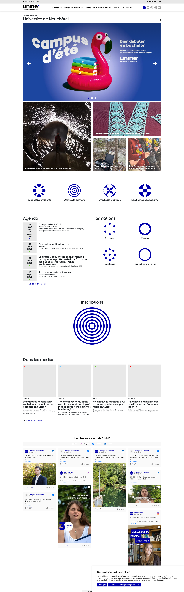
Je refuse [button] (113, 585)
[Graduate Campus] (109, 191)
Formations (79, 7)
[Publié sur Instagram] (88, 472)
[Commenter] (100, 509)
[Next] (155, 63)
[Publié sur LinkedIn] (53, 451)
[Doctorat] (109, 255)
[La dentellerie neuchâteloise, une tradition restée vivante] (127, 119)
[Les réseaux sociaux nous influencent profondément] (144, 154)
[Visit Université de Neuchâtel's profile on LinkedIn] (26, 451)
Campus (100, 7)
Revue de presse (34, 420)
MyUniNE (152, 2)
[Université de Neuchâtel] (31, 7)
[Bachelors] (109, 229)
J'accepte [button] (102, 585)
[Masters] (144, 229)
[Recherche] (160, 2)
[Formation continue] (144, 255)
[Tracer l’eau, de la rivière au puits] (109, 154)
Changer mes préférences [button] (129, 585)
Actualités (127, 7)
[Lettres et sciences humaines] (148, 7)
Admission (68, 7)
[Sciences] (152, 7)
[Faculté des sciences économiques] (159, 7)
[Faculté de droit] (155, 7)
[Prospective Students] (39, 191)
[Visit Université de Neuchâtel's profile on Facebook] (61, 451)
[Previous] (29, 63)
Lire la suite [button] (28, 461)
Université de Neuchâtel (32, 1)
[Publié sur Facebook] (88, 451)
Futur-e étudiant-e (113, 7)
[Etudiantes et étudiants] (144, 191)
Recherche (90, 7)
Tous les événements (36, 284)
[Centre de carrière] (74, 191)
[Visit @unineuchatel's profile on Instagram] (61, 472)
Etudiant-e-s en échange (91, 322)
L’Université (57, 7)
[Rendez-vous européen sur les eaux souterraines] (57, 136)
